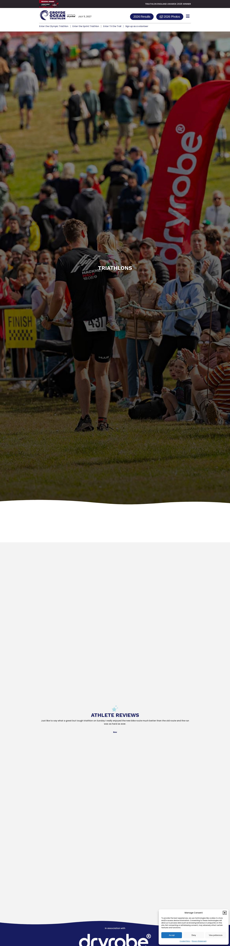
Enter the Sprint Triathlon (85, 26)
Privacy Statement (199, 941)
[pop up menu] (188, 16)
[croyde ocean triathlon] (57, 16)
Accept (171, 935)
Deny (194, 935)
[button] (224, 912)
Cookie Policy (185, 941)
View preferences (216, 935)
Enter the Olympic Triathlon (53, 26)
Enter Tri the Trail (112, 26)
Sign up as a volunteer (136, 26)
